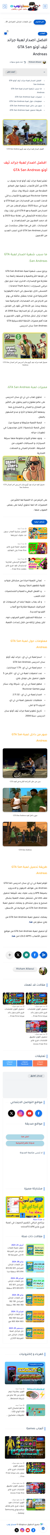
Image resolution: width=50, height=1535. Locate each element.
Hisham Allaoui (35, 62)
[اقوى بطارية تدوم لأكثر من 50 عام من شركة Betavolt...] (35, 1393)
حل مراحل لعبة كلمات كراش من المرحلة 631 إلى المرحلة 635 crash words (15, 1335)
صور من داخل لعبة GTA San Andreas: (25, 106)
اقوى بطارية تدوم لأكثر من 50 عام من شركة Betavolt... (15, 1395)
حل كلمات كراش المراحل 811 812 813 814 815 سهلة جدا (14, 1268)
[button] (34, 954)
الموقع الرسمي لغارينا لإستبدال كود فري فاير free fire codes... (16, 565)
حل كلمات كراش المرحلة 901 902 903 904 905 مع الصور (15, 1319)
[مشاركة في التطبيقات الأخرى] (9, 954)
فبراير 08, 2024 (17, 1278)
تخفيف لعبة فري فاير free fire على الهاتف (16, 549)
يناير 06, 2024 (17, 1295)
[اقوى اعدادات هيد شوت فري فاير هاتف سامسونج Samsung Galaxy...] (35, 1504)
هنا (31, 922)
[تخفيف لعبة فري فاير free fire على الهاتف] (37, 548)
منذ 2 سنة (37, 1220)
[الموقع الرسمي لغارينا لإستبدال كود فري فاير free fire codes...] (37, 563)
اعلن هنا (25, 1137)
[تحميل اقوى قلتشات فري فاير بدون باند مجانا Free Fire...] (35, 1468)
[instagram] (20, 1113)
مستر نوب (11, 1525)
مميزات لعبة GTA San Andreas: (28, 97)
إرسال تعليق (36, 1076)
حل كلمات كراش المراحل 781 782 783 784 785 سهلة (14, 1301)
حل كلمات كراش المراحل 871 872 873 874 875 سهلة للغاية (15, 1285)
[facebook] (38, 1113)
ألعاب (42, 34)
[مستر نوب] (25, 6)
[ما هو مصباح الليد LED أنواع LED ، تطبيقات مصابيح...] (35, 1410)
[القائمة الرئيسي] (45, 6)
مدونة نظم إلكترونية (25, 1143)
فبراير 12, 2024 (17, 1312)
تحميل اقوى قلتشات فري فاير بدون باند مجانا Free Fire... (37, 1013)
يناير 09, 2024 (17, 1262)
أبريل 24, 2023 (17, 1245)
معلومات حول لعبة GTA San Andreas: (25, 101)
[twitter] (11, 1113)
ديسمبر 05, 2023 (16, 1328)
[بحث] (5, 6)
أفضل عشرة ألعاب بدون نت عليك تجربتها (15, 534)
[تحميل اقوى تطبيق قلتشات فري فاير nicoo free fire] (35, 1488)
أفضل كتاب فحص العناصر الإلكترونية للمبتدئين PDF (27, 1377)
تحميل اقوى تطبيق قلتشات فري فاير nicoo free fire (38, 1040)
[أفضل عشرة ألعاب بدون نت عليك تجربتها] (37, 533)
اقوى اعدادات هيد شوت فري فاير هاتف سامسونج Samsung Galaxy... (14, 1508)
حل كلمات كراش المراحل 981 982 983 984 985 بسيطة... (18, 22)
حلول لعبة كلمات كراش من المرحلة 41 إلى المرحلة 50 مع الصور (15, 1252)
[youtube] (29, 1113)
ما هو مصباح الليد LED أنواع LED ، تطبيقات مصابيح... (15, 1412)
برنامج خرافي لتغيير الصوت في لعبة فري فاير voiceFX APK (25, 1225)
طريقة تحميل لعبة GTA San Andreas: (25, 110)
